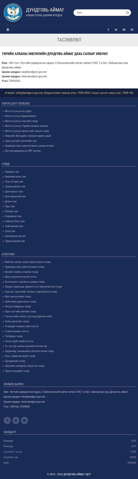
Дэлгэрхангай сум (15, 196)
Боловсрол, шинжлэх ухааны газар (25, 281)
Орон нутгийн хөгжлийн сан (20, 140)
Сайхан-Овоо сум (15, 221)
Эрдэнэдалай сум (15, 241)
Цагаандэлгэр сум (15, 236)
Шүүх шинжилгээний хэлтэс (21, 276)
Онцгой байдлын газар (18, 306)
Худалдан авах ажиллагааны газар (24, 266)
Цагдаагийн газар (15, 361)
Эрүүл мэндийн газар (17, 371)
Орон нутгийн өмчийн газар (20, 311)
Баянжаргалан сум (15, 176)
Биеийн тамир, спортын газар (21, 271)
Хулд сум (10, 231)
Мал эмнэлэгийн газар (18, 296)
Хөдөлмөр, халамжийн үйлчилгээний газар (29, 351)
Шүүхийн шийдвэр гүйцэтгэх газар (24, 365)
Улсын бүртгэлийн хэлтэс (19, 341)
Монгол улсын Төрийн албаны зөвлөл (26, 126)
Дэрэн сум (11, 201)
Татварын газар (13, 336)
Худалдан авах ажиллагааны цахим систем (29, 145)
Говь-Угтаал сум (14, 181)
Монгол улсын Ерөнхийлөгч (20, 116)
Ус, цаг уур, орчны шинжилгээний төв (26, 346)
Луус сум (10, 206)
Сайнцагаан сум (14, 226)
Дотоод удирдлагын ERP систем (23, 150)
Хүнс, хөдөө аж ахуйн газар (20, 356)
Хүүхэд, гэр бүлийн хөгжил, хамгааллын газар (31, 291)
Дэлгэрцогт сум (14, 191)
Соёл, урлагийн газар (17, 321)
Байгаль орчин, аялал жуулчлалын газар (27, 262)
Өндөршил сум (13, 216)
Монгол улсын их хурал (18, 111)
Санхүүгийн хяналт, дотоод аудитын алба (28, 316)
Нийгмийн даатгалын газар (20, 301)
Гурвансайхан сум (15, 186)
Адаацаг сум (12, 171)
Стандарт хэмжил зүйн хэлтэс (22, 326)
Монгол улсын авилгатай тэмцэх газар (27, 131)
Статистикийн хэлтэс (17, 331)
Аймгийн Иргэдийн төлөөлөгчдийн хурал (28, 135)
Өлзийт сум (11, 211)
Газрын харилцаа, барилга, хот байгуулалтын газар (33, 286)
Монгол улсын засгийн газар (21, 121)
